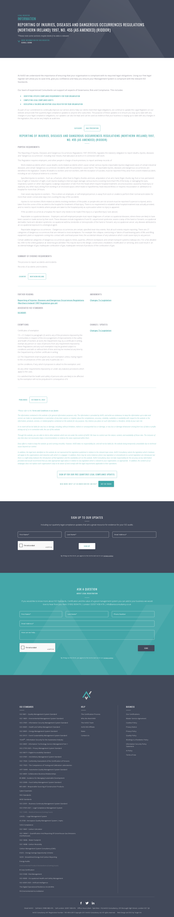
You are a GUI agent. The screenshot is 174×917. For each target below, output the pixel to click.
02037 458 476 (98, 604)
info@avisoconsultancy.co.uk (119, 604)
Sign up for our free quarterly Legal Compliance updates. (87, 474)
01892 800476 (74, 604)
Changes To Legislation (100, 300)
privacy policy (108, 556)
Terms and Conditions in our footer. (45, 411)
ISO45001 (22, 312)
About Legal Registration (87, 593)
